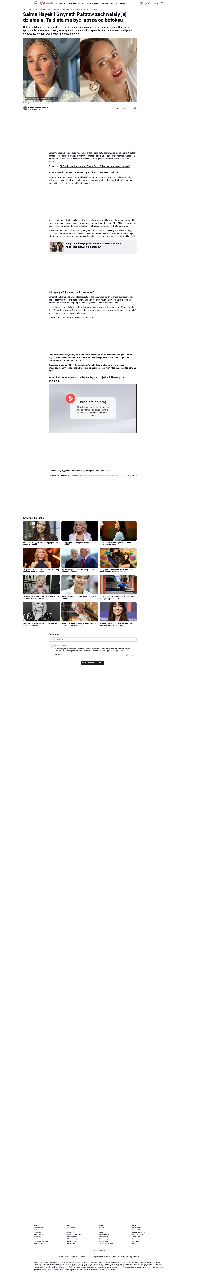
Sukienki (134, 1243)
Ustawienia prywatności (130, 1257)
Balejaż (101, 1232)
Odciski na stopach (39, 1243)
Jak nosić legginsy (72, 1236)
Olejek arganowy (38, 1234)
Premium (104, 3)
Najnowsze (60, 3)
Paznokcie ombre (39, 1239)
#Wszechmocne (92, 3)
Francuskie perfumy (39, 1227)
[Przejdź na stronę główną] (36, 5)
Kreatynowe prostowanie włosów (43, 1230)
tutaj (72, 1271)
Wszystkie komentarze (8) (91, 663)
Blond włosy (37, 1236)
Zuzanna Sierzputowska (37, 107)
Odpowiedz (58, 655)
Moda (113, 3)
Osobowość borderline (138, 1232)
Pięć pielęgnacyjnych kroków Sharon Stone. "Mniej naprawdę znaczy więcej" (95, 166)
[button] (147, 3)
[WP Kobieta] (48, 3)
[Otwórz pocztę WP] (141, 3)
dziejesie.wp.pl (102, 470)
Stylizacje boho (71, 1243)
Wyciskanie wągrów (104, 1239)
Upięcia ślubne (136, 1236)
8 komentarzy (121, 108)
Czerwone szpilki (104, 1234)
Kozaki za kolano (71, 1227)
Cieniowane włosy (104, 1230)
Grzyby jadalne (136, 1241)
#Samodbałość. (80, 365)
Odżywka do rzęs (104, 1227)
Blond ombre (37, 1232)
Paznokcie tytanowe (137, 1230)
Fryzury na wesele (137, 1227)
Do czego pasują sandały (74, 1234)
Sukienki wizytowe (72, 1241)
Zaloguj (155, 3)
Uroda (122, 3)
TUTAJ (63, 360)
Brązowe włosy (103, 1236)
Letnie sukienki (71, 1232)
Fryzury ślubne (71, 1230)
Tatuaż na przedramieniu (106, 1243)
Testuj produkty (75, 3)
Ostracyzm (135, 1239)
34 (129, 655)
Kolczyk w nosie (103, 1241)
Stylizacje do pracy (72, 1239)
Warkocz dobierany (137, 1234)
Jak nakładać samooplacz (41, 1241)
